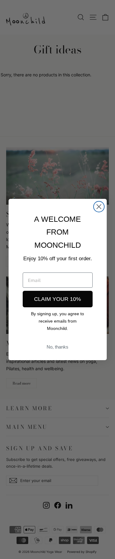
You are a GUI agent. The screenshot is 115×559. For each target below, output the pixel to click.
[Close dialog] (99, 206)
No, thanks (57, 346)
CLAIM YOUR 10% (57, 299)
